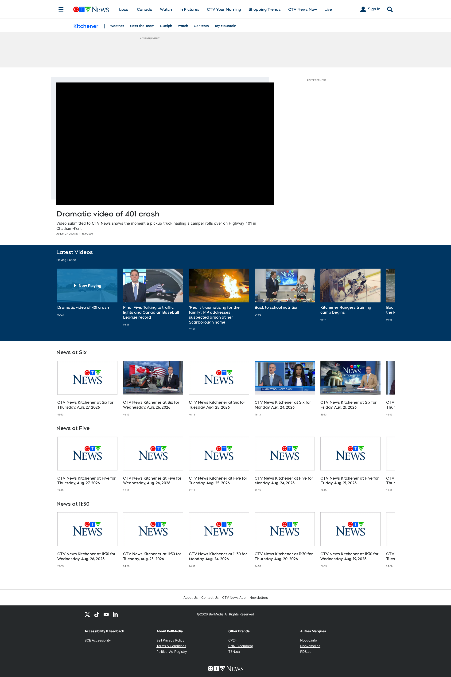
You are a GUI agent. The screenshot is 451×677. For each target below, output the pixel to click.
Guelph (166, 26)
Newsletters (258, 597)
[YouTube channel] (106, 614)
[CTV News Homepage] (91, 9)
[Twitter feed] (87, 614)
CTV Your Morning (224, 9)
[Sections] (61, 9)
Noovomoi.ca (310, 646)
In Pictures (189, 9)
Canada (144, 9)
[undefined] (87, 292)
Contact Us (209, 597)
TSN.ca (234, 652)
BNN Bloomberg (240, 646)
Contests (201, 26)
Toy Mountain (225, 26)
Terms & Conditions (171, 646)
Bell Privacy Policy (170, 640)
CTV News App (234, 597)
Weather (117, 26)
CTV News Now (302, 9)
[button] (385, 300)
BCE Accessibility (98, 640)
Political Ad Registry (171, 652)
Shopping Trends (265, 9)
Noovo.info (308, 640)
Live (328, 9)
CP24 (232, 640)
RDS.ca (305, 652)
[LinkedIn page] (115, 614)
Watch (166, 9)
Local (124, 9)
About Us (190, 597)
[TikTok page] (97, 614)
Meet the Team (142, 26)
